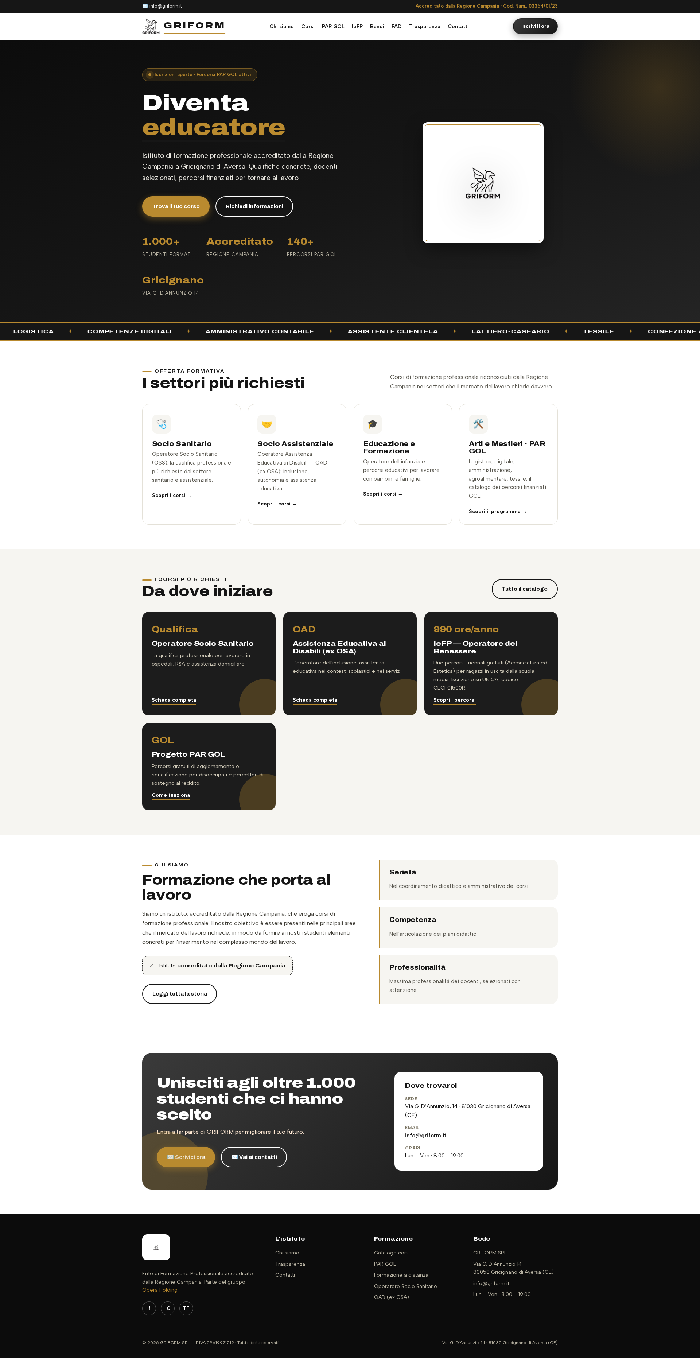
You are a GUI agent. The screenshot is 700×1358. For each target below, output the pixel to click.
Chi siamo (281, 26)
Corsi (308, 26)
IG (167, 1283)
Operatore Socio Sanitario (405, 1261)
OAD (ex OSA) (391, 1273)
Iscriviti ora (535, 26)
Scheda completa (174, 675)
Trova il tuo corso (176, 182)
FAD (397, 26)
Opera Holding (160, 1265)
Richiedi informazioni (254, 182)
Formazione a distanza (401, 1251)
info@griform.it (165, 6)
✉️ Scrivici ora (186, 1132)
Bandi (377, 26)
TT (186, 1283)
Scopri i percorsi (454, 675)
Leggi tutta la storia (179, 969)
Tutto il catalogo (525, 564)
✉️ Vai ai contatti (254, 1132)
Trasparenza (424, 26)
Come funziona (171, 770)
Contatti (458, 26)
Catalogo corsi (392, 1228)
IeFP (357, 26)
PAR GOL (333, 26)
